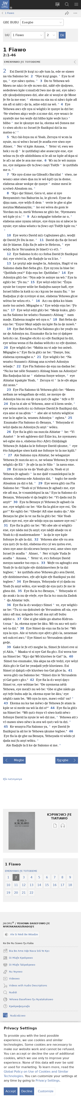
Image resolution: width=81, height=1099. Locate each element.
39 (9, 647)
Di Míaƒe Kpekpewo (18, 958)
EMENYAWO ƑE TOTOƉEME (21, 871)
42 (32, 679)
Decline (26, 1091)
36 (9, 605)
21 (39, 357)
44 (52, 708)
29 (40, 483)
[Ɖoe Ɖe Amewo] (67, 13)
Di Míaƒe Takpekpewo (19, 965)
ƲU (7, 35)
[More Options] (75, 13)
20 (6, 347)
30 (15, 502)
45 (6, 726)
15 (33, 282)
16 (38, 300)
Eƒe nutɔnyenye (12, 779)
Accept (10, 1091)
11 (42, 240)
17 (13, 310)
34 (19, 581)
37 (19, 619)
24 (6, 403)
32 (36, 539)
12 (9, 254)
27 (10, 455)
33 (43, 562)
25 (70, 417)
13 (9, 263)
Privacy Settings (48, 1080)
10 (9, 235)
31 (6, 525)
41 (70, 670)
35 (20, 591)
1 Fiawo (9, 13)
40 (71, 656)
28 (9, 469)
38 (22, 628)
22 (19, 366)
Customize (45, 1091)
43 (6, 703)
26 (9, 431)
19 (9, 329)
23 (9, 389)
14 (64, 272)
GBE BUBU (11, 22)
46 (71, 731)
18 (55, 319)
